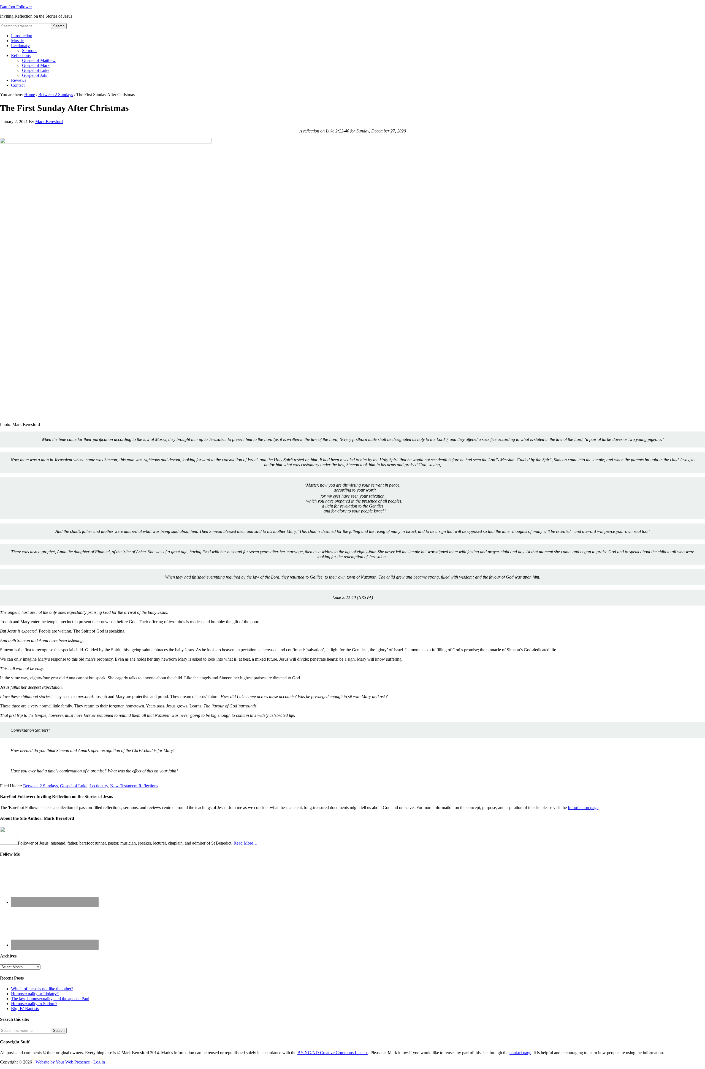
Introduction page (583, 807)
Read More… (245, 843)
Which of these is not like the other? (42, 988)
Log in (99, 1062)
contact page (520, 1052)
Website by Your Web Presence (63, 1062)
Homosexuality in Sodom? (34, 1003)
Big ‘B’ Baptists (25, 1008)
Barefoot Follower (16, 6)
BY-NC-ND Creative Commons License (332, 1052)
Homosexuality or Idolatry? (35, 993)
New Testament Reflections (134, 785)
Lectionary (99, 785)
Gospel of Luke (73, 785)
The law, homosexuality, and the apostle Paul (50, 998)
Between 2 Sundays (40, 785)
